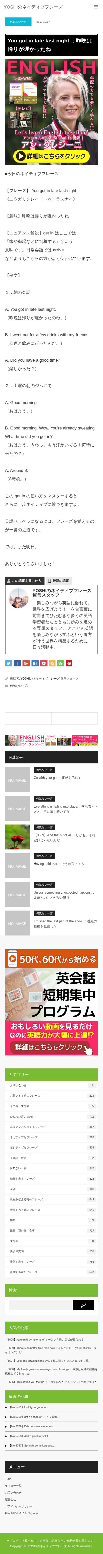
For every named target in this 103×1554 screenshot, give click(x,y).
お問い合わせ (51, 1085)
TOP (8, 1478)
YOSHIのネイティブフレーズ (33, 7)
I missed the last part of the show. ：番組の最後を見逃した (65, 923)
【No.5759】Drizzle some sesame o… (32, 1426)
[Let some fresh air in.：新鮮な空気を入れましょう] (28, 718)
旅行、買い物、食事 (52, 1230)
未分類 (52, 1241)
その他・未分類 (52, 1106)
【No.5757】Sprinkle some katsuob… (31, 1445)
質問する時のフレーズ (52, 1271)
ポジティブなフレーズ (52, 1147)
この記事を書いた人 (26, 581)
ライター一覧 (13, 1485)
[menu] (96, 7)
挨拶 (52, 1220)
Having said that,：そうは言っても (59, 864)
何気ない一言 (18, 21)
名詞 (52, 1189)
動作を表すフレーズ (52, 1178)
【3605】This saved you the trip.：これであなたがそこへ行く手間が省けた (51, 1381)
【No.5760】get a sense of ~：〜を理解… (34, 1416)
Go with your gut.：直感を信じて (57, 778)
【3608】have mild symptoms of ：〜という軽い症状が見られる (44, 1339)
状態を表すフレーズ (52, 1261)
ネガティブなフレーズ (52, 1137)
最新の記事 (61, 581)
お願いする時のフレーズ (52, 1095)
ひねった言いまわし (52, 1116)
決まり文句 (52, 1251)
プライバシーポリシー (18, 1506)
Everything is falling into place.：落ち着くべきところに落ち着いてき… (66, 809)
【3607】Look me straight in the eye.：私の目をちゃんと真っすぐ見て (48, 1360)
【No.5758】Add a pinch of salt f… (29, 1436)
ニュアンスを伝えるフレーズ (52, 1126)
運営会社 (10, 1499)
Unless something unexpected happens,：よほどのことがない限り (64, 895)
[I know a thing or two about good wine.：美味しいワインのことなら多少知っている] (74, 718)
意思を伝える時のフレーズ (52, 1199)
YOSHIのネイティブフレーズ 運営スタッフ (49, 678)
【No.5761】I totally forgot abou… (29, 1407)
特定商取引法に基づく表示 (21, 1513)
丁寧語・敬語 (52, 1157)
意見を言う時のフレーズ (52, 1209)
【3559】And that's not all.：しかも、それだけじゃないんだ (64, 837)
